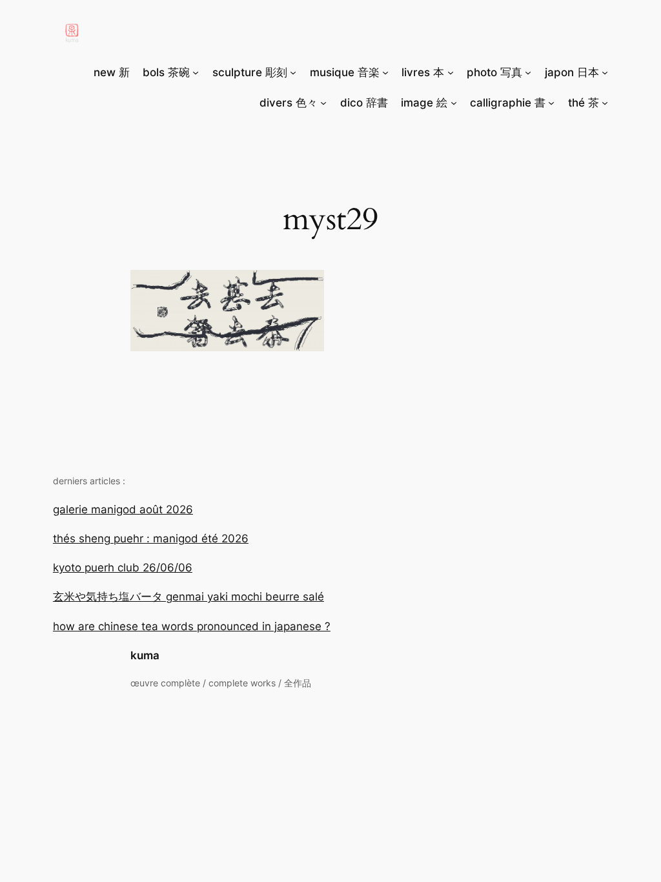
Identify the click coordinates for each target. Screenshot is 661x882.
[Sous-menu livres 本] (450, 72)
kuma (144, 655)
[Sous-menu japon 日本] (605, 72)
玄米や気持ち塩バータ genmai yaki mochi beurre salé (188, 596)
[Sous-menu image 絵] (454, 102)
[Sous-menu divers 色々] (323, 102)
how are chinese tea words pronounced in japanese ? (191, 626)
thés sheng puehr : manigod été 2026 (151, 538)
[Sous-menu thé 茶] (605, 102)
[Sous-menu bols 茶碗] (195, 72)
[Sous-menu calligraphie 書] (551, 102)
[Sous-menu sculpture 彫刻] (293, 72)
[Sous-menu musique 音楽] (385, 72)
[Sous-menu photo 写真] (528, 72)
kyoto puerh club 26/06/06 (122, 567)
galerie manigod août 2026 (123, 509)
